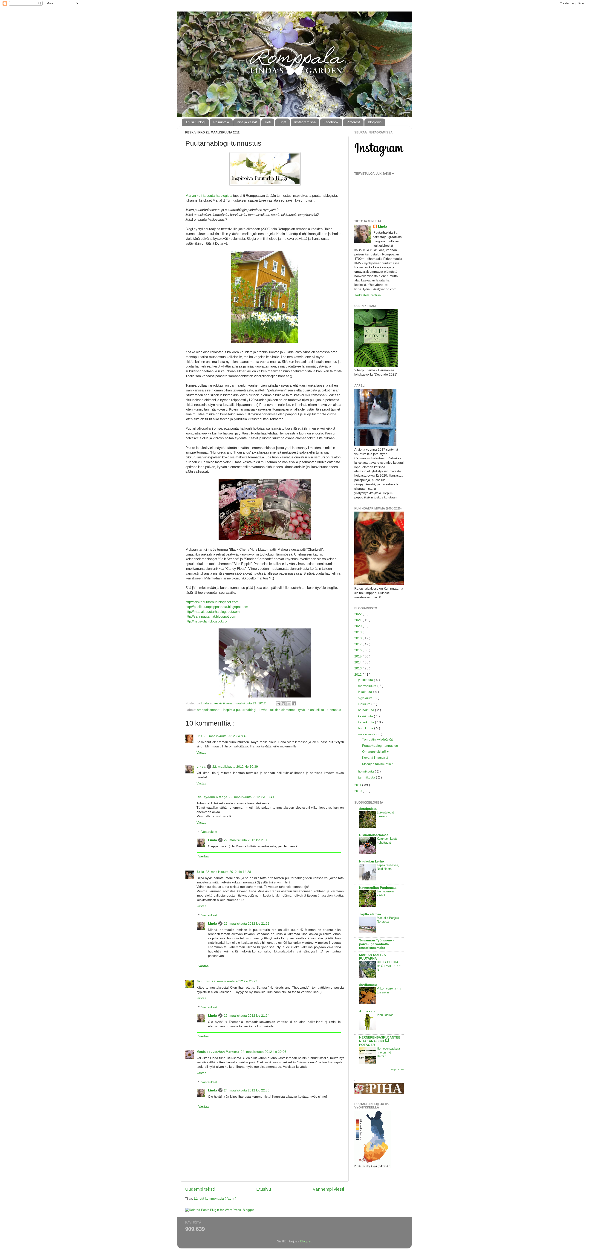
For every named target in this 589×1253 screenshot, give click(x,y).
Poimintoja (221, 122)
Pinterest (353, 122)
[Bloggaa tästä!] (283, 703)
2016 (358, 650)
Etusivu (263, 1189)
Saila (200, 872)
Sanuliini (203, 981)
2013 (358, 668)
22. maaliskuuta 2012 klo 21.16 (246, 840)
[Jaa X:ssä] (288, 703)
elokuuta (364, 704)
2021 (358, 620)
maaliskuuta (367, 734)
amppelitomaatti (209, 710)
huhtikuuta (366, 728)
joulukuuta (366, 680)
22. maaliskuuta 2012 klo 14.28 (228, 872)
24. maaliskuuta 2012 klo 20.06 (263, 1051)
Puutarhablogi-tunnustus (380, 745)
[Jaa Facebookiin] (294, 703)
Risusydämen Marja (211, 797)
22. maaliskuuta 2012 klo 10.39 (235, 766)
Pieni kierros (385, 1015)
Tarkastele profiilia (367, 295)
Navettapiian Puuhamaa (377, 887)
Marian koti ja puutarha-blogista (208, 195)
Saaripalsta (368, 808)
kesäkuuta (366, 716)
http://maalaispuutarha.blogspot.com (212, 611)
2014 (358, 662)
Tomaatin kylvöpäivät (377, 739)
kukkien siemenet (282, 710)
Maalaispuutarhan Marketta (217, 1051)
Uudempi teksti (200, 1189)
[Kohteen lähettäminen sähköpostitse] (278, 703)
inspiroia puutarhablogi (240, 710)
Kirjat (282, 122)
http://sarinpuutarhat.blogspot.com (210, 616)
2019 (358, 632)
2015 (358, 656)
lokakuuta (365, 692)
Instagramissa (305, 122)
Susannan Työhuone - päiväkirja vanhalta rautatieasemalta (376, 944)
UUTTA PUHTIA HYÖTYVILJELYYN (389, 966)
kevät (263, 710)
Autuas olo (367, 1011)
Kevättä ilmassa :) (375, 757)
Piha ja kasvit (247, 122)
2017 (358, 644)
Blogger (305, 1241)
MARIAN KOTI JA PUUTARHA (372, 956)
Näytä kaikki (397, 1069)
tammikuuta (367, 777)
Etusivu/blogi (195, 122)
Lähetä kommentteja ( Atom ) (215, 1198)
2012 (358, 674)
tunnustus (334, 710)
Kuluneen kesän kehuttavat (387, 840)
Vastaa (201, 752)
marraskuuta (367, 686)
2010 (358, 791)
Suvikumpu (368, 985)
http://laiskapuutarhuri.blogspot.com (212, 602)
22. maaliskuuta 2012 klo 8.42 (225, 736)
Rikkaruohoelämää (373, 835)
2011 (358, 785)
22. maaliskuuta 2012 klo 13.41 (251, 797)
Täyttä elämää (370, 914)
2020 (358, 626)
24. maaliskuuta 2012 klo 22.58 (246, 1090)
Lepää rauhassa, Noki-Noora (388, 867)
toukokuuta (366, 722)
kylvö (301, 710)
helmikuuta (366, 771)
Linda (200, 766)
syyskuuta (365, 698)
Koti (268, 122)
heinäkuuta (366, 710)
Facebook (330, 122)
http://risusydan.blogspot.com (207, 621)
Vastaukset (209, 831)
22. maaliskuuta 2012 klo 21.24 (246, 1015)
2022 (358, 614)
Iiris (199, 736)
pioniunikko (316, 710)
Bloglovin (374, 122)
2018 (358, 638)
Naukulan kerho (371, 861)
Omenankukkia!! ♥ (375, 751)
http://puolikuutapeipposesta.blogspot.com (216, 607)
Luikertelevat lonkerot (385, 814)
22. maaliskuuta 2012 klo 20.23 (234, 981)
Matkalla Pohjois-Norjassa (388, 919)
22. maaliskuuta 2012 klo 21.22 (246, 923)
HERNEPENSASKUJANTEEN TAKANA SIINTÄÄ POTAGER (379, 1041)
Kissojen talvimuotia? (377, 764)
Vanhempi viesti (328, 1189)
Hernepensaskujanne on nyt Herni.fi (388, 1052)
